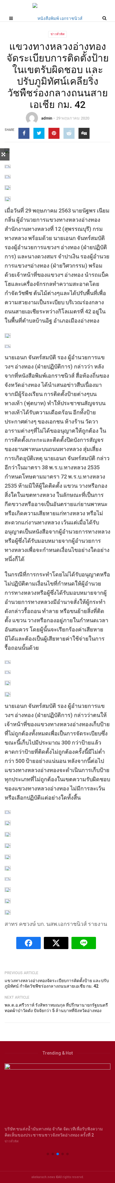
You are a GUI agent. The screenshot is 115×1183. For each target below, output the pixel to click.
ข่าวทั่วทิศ (57, 34)
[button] (48, 1154)
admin (46, 118)
